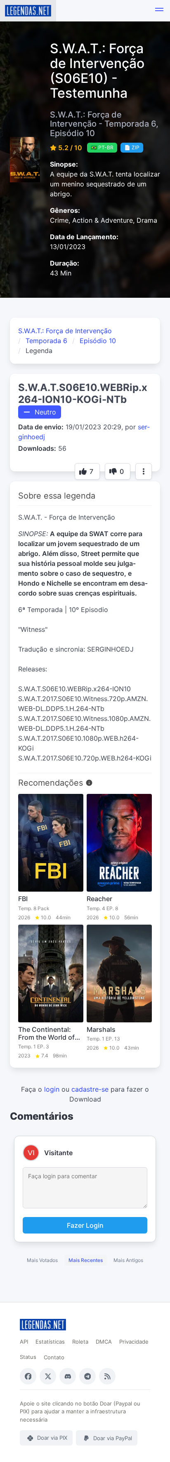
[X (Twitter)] (48, 1376)
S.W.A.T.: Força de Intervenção (65, 331)
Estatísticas (50, 1341)
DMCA (104, 1341)
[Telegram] (87, 1376)
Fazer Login (85, 1225)
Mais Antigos (128, 1260)
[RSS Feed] (107, 1376)
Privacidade (134, 1341)
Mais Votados (42, 1260)
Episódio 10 (98, 341)
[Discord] (67, 1376)
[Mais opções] (143, 471)
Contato (54, 1357)
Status (28, 1357)
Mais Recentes (85, 1260)
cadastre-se (90, 1089)
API (24, 1341)
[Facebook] (28, 1376)
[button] (159, 10)
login (51, 1089)
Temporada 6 (46, 341)
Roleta (80, 1341)
